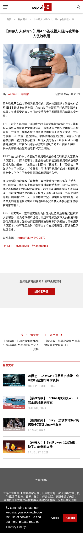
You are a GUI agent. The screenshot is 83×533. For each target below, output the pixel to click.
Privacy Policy (16, 527)
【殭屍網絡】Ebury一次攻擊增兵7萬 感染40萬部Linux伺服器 (54, 422)
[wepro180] (41, 7)
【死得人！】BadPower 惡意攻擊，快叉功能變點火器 (53, 445)
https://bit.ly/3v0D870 (32, 237)
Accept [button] (70, 517)
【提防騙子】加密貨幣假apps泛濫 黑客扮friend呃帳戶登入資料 (21, 345)
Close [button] (55, 517)
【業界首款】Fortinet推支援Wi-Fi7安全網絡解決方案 (53, 400)
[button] (28, 527)
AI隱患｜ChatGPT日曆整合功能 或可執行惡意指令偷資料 (53, 378)
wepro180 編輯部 (18, 94)
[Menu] (5, 7)
